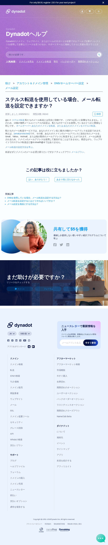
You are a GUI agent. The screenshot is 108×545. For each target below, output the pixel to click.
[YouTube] (24, 340)
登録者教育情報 (59, 524)
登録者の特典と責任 (74, 524)
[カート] (90, 11)
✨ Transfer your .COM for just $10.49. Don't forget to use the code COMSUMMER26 (52, 2)
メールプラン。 (78, 152)
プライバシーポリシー (34, 524)
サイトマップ (63, 449)
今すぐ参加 (90, 342)
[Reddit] (29, 340)
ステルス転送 (18, 120)
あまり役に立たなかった (68, 179)
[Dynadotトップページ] (15, 11)
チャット (21, 289)
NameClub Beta (64, 416)
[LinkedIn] (16, 340)
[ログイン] (82, 11)
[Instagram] (12, 340)
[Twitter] (20, 340)
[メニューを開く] (98, 11)
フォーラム (48, 289)
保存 (99, 114)
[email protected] (22, 133)
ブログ (77, 289)
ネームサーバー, (23, 125)
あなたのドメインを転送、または (48, 125)
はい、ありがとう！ (37, 179)
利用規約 (48, 524)
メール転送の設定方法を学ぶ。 (20, 147)
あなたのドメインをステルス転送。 (80, 125)
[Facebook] (8, 340)
